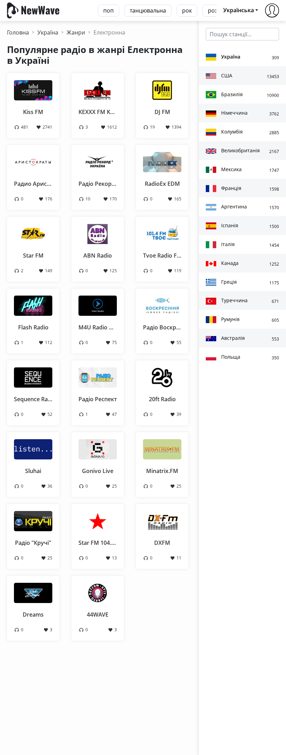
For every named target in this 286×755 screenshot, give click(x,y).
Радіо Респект (97, 399)
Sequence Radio (35, 399)
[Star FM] (33, 233)
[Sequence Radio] (33, 377)
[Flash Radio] (33, 305)
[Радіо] (33, 520)
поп (108, 10)
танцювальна (148, 10)
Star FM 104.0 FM (101, 543)
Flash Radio (33, 327)
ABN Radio (97, 255)
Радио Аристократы (42, 184)
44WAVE (97, 614)
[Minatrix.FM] (162, 448)
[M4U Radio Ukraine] (97, 305)
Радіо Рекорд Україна (108, 184)
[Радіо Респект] (97, 377)
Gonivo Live (97, 471)
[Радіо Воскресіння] (162, 305)
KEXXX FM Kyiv (98, 112)
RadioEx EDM (162, 184)
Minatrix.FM (162, 471)
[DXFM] (162, 520)
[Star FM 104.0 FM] (97, 520)
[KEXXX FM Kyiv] (97, 89)
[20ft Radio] (162, 377)
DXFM (162, 543)
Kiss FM (33, 112)
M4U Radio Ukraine (104, 327)
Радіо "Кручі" (33, 543)
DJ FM (162, 112)
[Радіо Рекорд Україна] (97, 161)
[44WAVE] (97, 592)
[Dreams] (33, 592)
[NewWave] (33, 10)
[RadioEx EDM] (162, 161)
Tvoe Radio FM (162, 255)
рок (187, 10)
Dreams (33, 614)
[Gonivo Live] (97, 448)
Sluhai (33, 471)
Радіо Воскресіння (168, 327)
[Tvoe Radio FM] (162, 233)
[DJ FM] (162, 89)
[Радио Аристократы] (33, 161)
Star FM (33, 255)
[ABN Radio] (97, 233)
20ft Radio (162, 399)
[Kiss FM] (33, 89)
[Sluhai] (33, 448)
